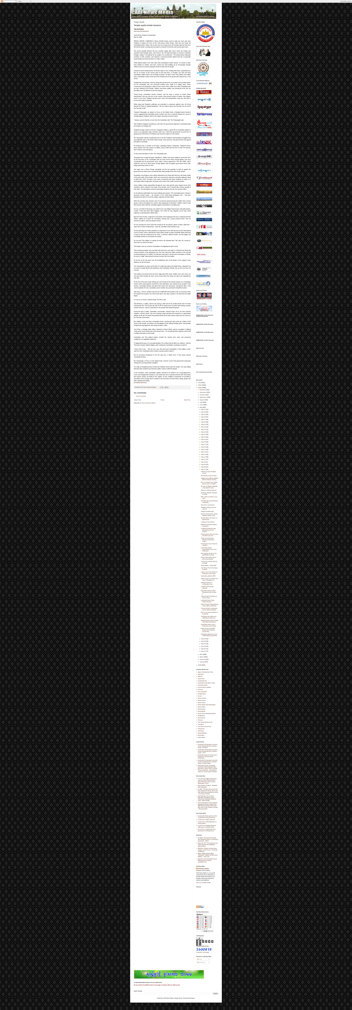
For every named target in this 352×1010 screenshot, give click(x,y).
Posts (200, 959)
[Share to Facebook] (166, 387)
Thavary (200, 720)
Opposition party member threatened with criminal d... (208, 592)
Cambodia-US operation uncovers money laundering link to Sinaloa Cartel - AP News (208, 746)
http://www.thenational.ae (141, 31)
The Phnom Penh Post (204, 726)
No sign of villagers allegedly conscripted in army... (209, 487)
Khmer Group (202, 700)
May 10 (203, 462)
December (203, 389)
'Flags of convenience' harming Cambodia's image (207, 539)
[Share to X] (164, 387)
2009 (199, 387)
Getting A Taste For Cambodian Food (206, 583)
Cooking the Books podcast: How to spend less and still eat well (207, 816)
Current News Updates (204, 687)
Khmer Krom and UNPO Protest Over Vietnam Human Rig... (208, 630)
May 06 (203, 638)
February (202, 659)
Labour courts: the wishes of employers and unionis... (209, 572)
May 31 (203, 409)
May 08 (203, 467)
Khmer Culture (202, 698)
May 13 (203, 454)
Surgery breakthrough (207, 511)
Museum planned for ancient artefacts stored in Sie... (209, 514)
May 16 (203, 447)
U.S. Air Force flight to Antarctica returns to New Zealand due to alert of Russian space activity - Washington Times (207, 781)
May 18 (203, 442)
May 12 (203, 457)
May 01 (203, 651)
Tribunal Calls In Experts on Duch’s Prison (209, 596)
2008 (199, 665)
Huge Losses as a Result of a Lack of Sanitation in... (209, 579)
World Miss (201, 735)
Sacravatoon (201, 717)
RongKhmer (201, 715)
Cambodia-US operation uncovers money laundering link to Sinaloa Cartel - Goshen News (208, 761)
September (203, 397)
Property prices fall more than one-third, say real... (209, 534)
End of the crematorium (208, 505)
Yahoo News (201, 737)
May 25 (203, 424)
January (202, 662)
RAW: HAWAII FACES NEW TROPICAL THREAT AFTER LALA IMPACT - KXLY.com (207, 855)
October (202, 395)
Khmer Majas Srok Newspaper (207, 704)
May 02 (203, 648)
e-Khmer (200, 689)
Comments (201, 962)
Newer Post (137, 400)
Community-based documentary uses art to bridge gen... (208, 549)
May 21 (203, 434)
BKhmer (200, 676)
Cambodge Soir (202, 681)
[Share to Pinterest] (168, 387)
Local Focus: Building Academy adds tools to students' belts (207, 826)
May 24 (203, 427)
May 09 (203, 464)
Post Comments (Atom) (148, 403)
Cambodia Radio (203, 685)
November (203, 392)
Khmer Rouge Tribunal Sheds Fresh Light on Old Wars (209, 605)
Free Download (202, 691)
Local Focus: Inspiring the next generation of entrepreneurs (207, 829)
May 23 (203, 429)
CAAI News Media (203, 868)
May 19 (203, 439)
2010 (199, 385)
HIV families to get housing (208, 475)
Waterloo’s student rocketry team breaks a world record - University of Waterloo (207, 850)
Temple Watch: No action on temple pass (209, 518)
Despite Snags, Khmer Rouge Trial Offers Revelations (209, 621)
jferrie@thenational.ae (140, 382)
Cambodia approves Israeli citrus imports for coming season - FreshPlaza (207, 756)
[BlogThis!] (162, 387)
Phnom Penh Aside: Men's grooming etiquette (208, 558)
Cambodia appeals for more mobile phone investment (209, 634)
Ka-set (200, 696)
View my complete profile (203, 882)
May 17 (203, 444)
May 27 (203, 419)
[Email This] (161, 387)
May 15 (203, 449)
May (201, 407)
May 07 (203, 469)
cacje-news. (201, 678)
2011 (199, 382)
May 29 (203, 414)
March (202, 657)
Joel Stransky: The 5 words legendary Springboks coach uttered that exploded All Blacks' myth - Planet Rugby (207, 798)
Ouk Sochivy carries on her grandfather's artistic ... (209, 554)
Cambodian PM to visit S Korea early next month (208, 625)
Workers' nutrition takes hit (208, 490)
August (202, 400)
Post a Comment (141, 396)
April (201, 654)
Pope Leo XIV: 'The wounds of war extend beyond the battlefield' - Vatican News (208, 844)
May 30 (203, 412)
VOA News (201, 731)
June (201, 404)
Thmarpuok (201, 728)
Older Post (187, 400)
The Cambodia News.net (205, 722)
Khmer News (201, 707)
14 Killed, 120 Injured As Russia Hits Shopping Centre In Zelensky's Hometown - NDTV (208, 839)
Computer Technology (202, 952)
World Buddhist (202, 733)
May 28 (203, 417)
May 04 (203, 643)
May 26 (203, 422)
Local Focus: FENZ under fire (206, 819)
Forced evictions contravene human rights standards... (209, 609)
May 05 (203, 641)
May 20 (203, 437)
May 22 (203, 432)
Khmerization (201, 709)
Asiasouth (200, 674)
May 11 (203, 459)
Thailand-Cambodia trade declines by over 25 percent (208, 530)
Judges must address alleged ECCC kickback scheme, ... (209, 478)
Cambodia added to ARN (208, 576)
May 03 (203, 646)
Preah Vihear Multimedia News (207, 713)
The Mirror (201, 724)
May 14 (203, 452)
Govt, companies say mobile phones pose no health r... (209, 482)
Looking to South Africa (207, 522)
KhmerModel (201, 711)
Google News (202, 694)
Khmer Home (202, 702)
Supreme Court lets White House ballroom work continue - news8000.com (207, 860)
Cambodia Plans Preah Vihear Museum (207, 601)
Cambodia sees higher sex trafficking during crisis (208, 617)
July (201, 402)
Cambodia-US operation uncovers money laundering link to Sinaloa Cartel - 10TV (208, 751)
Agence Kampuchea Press (205, 672)
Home (162, 400)
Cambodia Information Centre (206, 683)
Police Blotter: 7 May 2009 (208, 565)
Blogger (192, 998)
